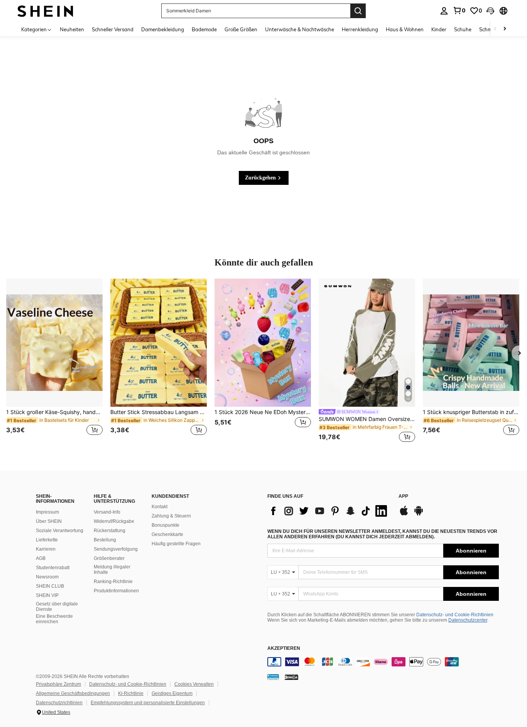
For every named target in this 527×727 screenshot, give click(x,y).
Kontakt (159, 506)
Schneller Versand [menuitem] (112, 29)
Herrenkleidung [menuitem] (360, 29)
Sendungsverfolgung (116, 549)
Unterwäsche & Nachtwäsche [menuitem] (299, 29)
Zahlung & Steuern (171, 516)
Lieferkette (47, 540)
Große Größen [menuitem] (241, 29)
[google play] (418, 514)
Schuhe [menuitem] (462, 29)
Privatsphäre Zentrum (58, 684)
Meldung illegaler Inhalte (112, 569)
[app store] (404, 514)
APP (403, 496)
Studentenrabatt (52, 567)
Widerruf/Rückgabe (114, 521)
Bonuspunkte (165, 525)
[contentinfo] (383, 661)
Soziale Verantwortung (59, 530)
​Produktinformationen (116, 590)
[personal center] (444, 10)
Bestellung (105, 540)
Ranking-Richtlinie (113, 581)
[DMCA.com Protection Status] (291, 677)
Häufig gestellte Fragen (176, 543)
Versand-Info (107, 512)
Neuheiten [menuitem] (72, 29)
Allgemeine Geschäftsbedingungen (73, 693)
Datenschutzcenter (467, 620)
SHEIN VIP (47, 595)
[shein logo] (45, 11)
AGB (41, 558)
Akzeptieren (283, 648)
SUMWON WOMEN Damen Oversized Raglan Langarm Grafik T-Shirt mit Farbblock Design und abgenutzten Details (367, 419)
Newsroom (47, 577)
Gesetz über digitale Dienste (57, 606)
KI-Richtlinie (131, 693)
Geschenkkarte (167, 534)
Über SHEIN (49, 521)
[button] (490, 10)
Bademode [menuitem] (204, 29)
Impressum (47, 512)
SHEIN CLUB (50, 586)
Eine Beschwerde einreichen (54, 619)
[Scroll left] (495, 29)
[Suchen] (358, 10)
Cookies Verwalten (194, 684)
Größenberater (109, 558)
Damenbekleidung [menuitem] (162, 29)
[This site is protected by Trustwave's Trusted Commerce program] (273, 677)
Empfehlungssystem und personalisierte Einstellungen (148, 702)
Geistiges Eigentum (172, 693)
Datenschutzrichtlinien (59, 702)
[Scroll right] (504, 29)
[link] (459, 10)
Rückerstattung (109, 530)
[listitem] (54, 362)
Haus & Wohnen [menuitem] (405, 29)
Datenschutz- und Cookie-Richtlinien (454, 614)
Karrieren (46, 549)
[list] (329, 511)
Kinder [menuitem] (438, 29)
